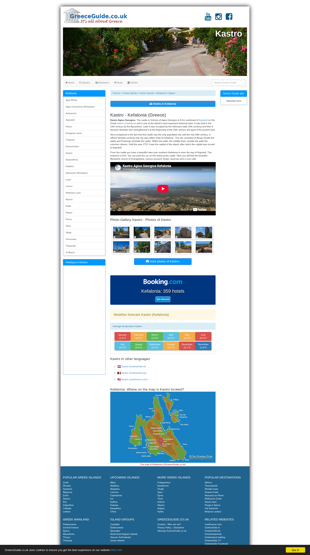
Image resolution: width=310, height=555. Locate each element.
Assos (69, 126)
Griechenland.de (213, 534)
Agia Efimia (71, 100)
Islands (85, 82)
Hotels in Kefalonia (164, 103)
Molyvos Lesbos (213, 511)
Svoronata (71, 239)
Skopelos (115, 489)
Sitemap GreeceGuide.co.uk (171, 530)
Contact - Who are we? (169, 524)
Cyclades (115, 524)
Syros (160, 495)
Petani (69, 212)
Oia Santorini (211, 508)
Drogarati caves (74, 133)
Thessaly (67, 540)
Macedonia (68, 534)
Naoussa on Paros (214, 495)
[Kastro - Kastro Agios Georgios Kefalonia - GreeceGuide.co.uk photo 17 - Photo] (163, 247)
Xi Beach (70, 252)
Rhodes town (211, 489)
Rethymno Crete (213, 498)
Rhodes (67, 485)
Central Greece (71, 527)
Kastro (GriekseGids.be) (134, 373)
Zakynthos (68, 505)
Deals (119, 82)
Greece (116, 93)
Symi (159, 492)
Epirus (66, 530)
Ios (111, 498)
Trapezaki (71, 245)
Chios (113, 511)
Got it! (295, 550)
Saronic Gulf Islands (120, 537)
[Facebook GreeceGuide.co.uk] (229, 18)
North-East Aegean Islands (124, 534)
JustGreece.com (213, 524)
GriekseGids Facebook (216, 543)
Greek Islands (130, 93)
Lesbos (66, 511)
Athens (208, 482)
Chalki (160, 489)
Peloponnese (69, 524)
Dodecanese (116, 527)
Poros (69, 219)
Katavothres (72, 159)
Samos (66, 498)
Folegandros (163, 482)
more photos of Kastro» (164, 261)
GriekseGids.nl (212, 527)
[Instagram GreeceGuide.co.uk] (218, 18)
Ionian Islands (147, 93)
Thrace (66, 537)
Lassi (68, 179)
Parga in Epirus (212, 505)
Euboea (114, 505)
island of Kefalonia (126, 123)
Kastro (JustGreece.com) (134, 379)
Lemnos (114, 492)
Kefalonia (161, 93)
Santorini (67, 489)
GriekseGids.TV (213, 540)
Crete (66, 482)
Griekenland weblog (215, 537)
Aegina (161, 508)
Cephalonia (116, 495)
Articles (134, 82)
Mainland (103, 82)
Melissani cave (73, 192)
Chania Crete (211, 492)
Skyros (160, 505)
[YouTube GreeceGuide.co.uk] (208, 18)
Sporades (115, 530)
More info (116, 550)
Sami (68, 226)
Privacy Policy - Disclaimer (170, 527)
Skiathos (114, 485)
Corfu (66, 495)
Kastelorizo (163, 485)
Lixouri (69, 186)
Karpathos (115, 508)
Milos (113, 482)
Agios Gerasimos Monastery (80, 106)
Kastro (69, 153)
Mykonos (67, 492)
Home (70, 82)
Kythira (113, 502)
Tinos (160, 498)
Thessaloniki (211, 485)
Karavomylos (72, 146)
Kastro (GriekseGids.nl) (134, 366)
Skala (68, 232)
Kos (65, 502)
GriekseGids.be (213, 530)
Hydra (160, 511)
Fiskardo (70, 139)
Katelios (70, 166)
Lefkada (67, 508)
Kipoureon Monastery (77, 173)
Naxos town (211, 502)
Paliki (68, 206)
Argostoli (203, 120)
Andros (161, 502)
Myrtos (69, 199)
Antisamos (71, 113)
